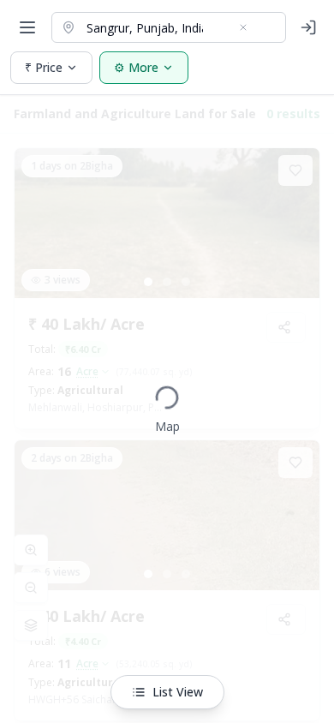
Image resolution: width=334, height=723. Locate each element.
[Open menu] (27, 27)
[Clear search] (243, 27)
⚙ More (136, 67)
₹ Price (44, 67)
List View (177, 692)
